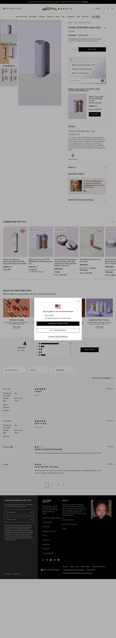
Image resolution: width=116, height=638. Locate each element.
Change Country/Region (58, 336)
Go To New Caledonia (58, 330)
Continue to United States (58, 323)
